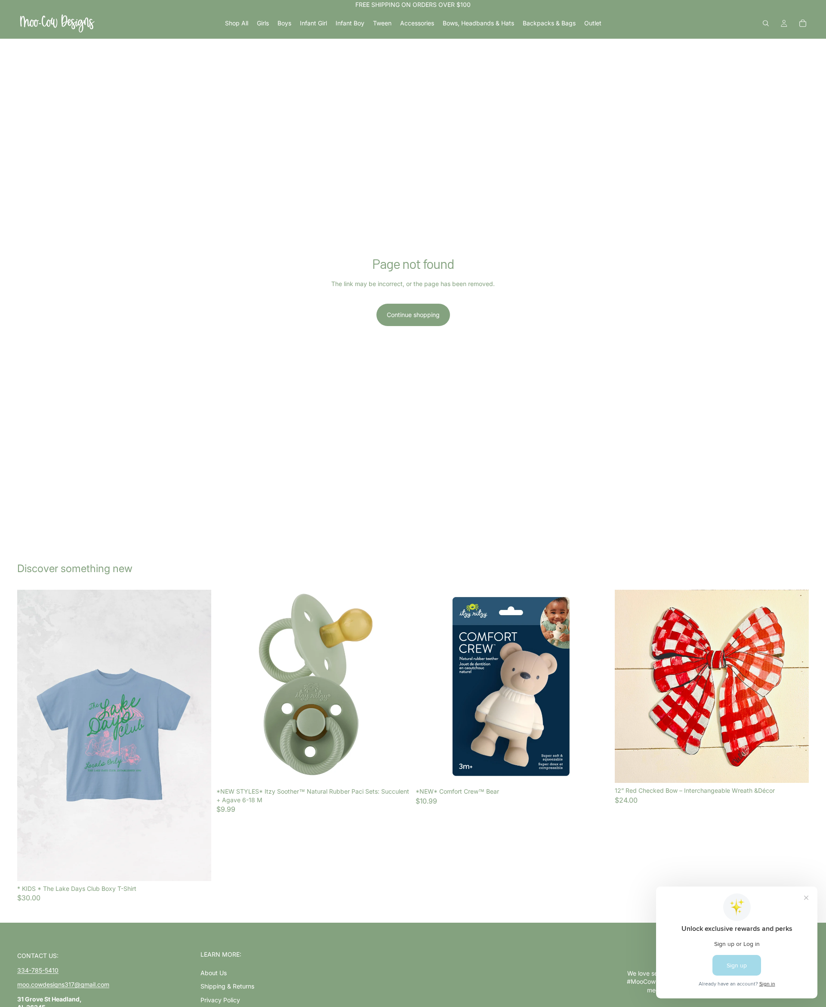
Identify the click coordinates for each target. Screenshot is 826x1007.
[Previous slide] (30, 735)
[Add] (397, 770)
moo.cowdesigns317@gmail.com (63, 984)
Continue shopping (413, 314)
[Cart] (802, 23)
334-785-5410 (38, 970)
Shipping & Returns (227, 986)
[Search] (765, 23)
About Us (213, 972)
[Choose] (198, 867)
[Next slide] (198, 735)
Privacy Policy (220, 1000)
